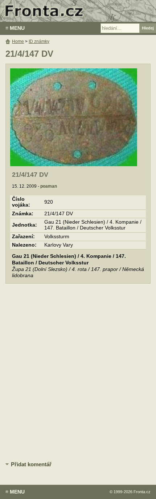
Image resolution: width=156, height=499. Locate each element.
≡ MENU (15, 28)
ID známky (39, 41)
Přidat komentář (31, 464)
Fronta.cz (142, 492)
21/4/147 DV (30, 174)
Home (18, 41)
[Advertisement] (78, 373)
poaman (48, 186)
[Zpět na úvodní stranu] (78, 11)
